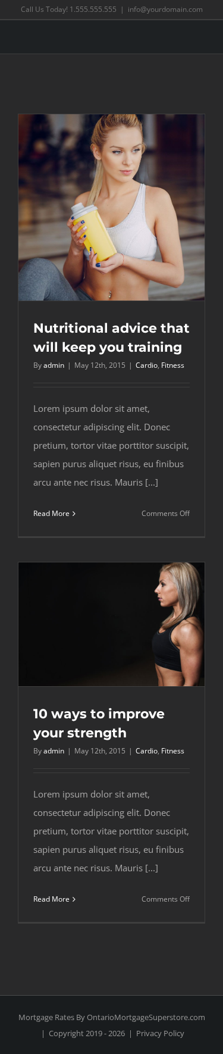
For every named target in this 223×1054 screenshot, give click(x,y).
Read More (51, 513)
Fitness (172, 365)
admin (53, 365)
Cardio (147, 365)
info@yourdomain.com (165, 9)
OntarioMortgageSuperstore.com (146, 1017)
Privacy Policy (160, 1033)
